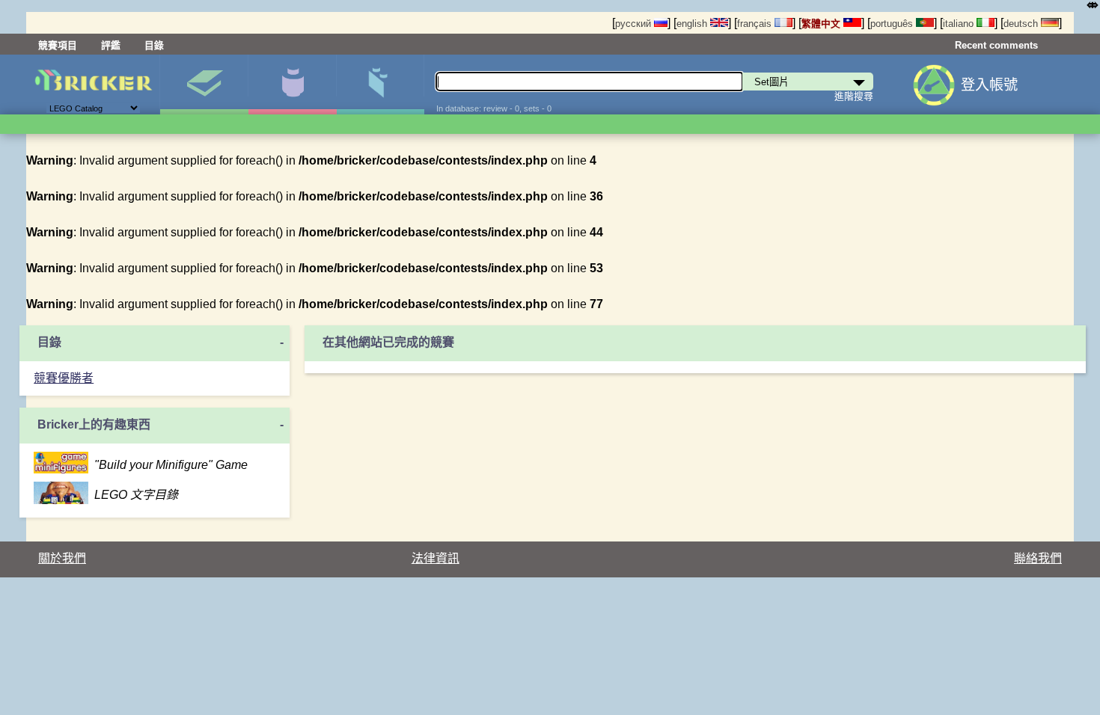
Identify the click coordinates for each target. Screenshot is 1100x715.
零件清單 (380, 84)
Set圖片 (204, 84)
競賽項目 (57, 45)
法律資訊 (435, 558)
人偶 (292, 84)
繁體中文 (822, 23)
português (893, 23)
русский (634, 23)
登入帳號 (989, 85)
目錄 (154, 45)
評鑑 (110, 45)
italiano (960, 23)
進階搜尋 (853, 96)
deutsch (1022, 23)
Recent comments (996, 45)
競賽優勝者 (64, 378)
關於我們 (62, 558)
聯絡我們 (1038, 558)
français (755, 23)
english (693, 23)
